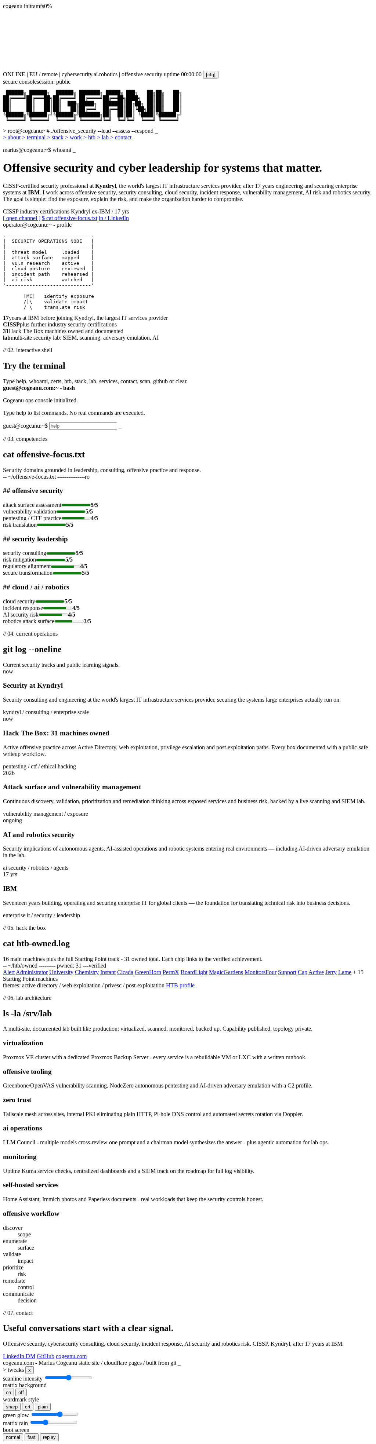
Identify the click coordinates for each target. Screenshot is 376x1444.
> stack (55, 137)
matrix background (25, 1385)
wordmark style (21, 1399)
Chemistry (87, 972)
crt (27, 1407)
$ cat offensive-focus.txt (69, 218)
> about (12, 137)
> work (73, 137)
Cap (302, 972)
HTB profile (180, 985)
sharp (12, 1407)
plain (43, 1407)
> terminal (34, 137)
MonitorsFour (260, 972)
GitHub (45, 1356)
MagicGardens (226, 972)
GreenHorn (148, 972)
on (8, 1392)
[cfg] (211, 74)
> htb (89, 137)
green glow (16, 1415)
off (21, 1392)
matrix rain (15, 1423)
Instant (108, 972)
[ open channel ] (21, 218)
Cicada (125, 972)
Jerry (331, 972)
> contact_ (122, 137)
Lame (344, 972)
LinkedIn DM (19, 1356)
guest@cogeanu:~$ (25, 426)
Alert (9, 972)
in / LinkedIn (114, 218)
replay (49, 1437)
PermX (171, 972)
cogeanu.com (71, 1356)
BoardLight (194, 972)
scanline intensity (23, 1378)
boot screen (16, 1430)
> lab (103, 137)
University (61, 972)
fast (32, 1437)
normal (13, 1437)
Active (316, 972)
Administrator (32, 972)
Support (287, 972)
